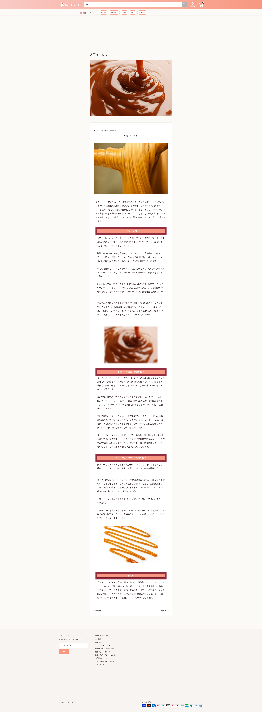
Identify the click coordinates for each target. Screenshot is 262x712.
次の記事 (164, 610)
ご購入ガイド (99, 664)
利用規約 (98, 642)
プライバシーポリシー (103, 645)
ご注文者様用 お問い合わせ (104, 661)
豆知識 (102, 131)
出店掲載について (101, 658)
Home (96, 131)
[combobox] (133, 4)
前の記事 (98, 610)
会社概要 (98, 639)
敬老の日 (103, 12)
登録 (64, 651)
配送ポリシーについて (103, 652)
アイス (132, 12)
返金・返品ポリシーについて (105, 655)
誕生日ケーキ (114, 12)
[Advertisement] (131, 30)
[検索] (184, 4)
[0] (200, 4)
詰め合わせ (142, 12)
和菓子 (124, 12)
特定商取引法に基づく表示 (104, 649)
